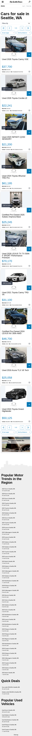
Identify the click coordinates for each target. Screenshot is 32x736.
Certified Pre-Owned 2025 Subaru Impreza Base (13, 216)
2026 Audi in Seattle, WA (8, 673)
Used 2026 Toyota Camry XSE (15, 59)
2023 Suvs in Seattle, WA (8, 499)
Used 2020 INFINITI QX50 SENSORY (13, 138)
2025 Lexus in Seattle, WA (8, 557)
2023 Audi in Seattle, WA (8, 562)
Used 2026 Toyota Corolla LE (14, 98)
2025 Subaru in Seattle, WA (9, 542)
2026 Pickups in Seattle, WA (9, 654)
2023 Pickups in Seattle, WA (9, 634)
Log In (23, 6)
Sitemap (16, 734)
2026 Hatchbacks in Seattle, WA (10, 644)
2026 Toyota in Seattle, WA (9, 523)
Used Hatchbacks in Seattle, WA (10, 720)
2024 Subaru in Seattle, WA (9, 567)
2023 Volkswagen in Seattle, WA (10, 572)
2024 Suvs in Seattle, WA (8, 494)
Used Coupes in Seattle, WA (9, 730)
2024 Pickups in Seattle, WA (9, 586)
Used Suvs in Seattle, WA (8, 711)
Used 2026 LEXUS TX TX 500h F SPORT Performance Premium (15, 256)
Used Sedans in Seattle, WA (9, 715)
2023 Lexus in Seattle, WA (8, 538)
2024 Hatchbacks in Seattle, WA (10, 625)
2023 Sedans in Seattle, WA (9, 576)
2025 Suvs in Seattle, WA (8, 489)
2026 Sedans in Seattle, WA (9, 605)
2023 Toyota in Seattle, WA (9, 552)
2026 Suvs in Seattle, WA (8, 518)
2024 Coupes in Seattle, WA (9, 649)
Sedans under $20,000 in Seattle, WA (11, 692)
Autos (3, 6)
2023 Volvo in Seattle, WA (8, 601)
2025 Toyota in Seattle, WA (9, 509)
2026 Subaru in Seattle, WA (9, 668)
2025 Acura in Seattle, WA (8, 596)
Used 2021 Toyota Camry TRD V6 (15, 294)
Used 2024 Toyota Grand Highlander (13, 410)
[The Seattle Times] (16, 2)
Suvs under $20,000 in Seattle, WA (11, 688)
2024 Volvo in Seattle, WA (8, 610)
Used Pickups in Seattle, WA (9, 725)
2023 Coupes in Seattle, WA (9, 663)
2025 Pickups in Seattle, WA (9, 630)
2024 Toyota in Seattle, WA (9, 504)
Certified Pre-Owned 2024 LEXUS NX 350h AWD (13, 332)
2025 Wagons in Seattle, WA (9, 639)
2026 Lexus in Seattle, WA (8, 620)
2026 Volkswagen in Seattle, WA (10, 659)
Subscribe (28, 6)
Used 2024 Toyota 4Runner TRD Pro (14, 177)
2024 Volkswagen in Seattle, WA (10, 591)
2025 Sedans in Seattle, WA (9, 547)
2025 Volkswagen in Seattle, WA (10, 533)
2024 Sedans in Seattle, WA (9, 513)
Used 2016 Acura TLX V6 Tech (15, 370)
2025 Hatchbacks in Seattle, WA (10, 615)
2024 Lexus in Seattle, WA (8, 528)
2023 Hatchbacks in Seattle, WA (10, 581)
